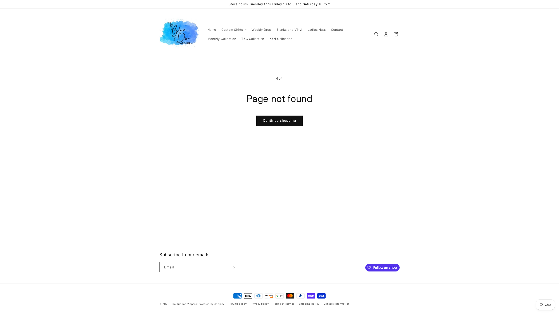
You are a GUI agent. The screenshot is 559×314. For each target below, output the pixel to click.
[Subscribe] (233, 267)
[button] (234, 29)
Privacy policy (260, 303)
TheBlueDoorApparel (184, 303)
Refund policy (238, 303)
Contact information (337, 303)
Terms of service (284, 303)
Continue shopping (279, 120)
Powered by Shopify (211, 303)
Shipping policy (309, 303)
